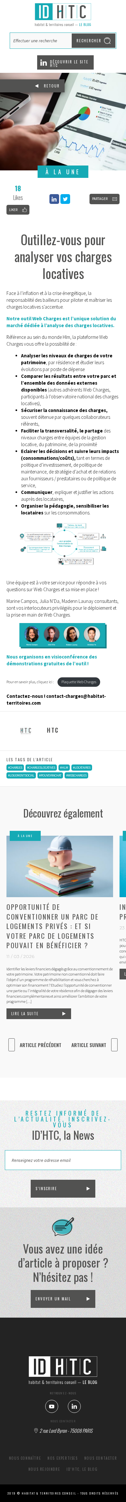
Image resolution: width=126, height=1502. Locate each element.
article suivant (88, 1044)
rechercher (89, 40)
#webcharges (76, 775)
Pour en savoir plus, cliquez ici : (30, 681)
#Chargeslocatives (41, 767)
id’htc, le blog (82, 1469)
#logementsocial (21, 775)
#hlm (64, 767)
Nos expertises (62, 1458)
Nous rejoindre (44, 1469)
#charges (15, 767)
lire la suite (25, 1013)
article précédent (40, 1044)
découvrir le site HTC (69, 63)
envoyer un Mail (53, 1298)
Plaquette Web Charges (78, 681)
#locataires (81, 767)
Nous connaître (25, 1458)
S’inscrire (46, 1188)
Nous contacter (100, 1458)
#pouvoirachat (50, 775)
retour (52, 85)
